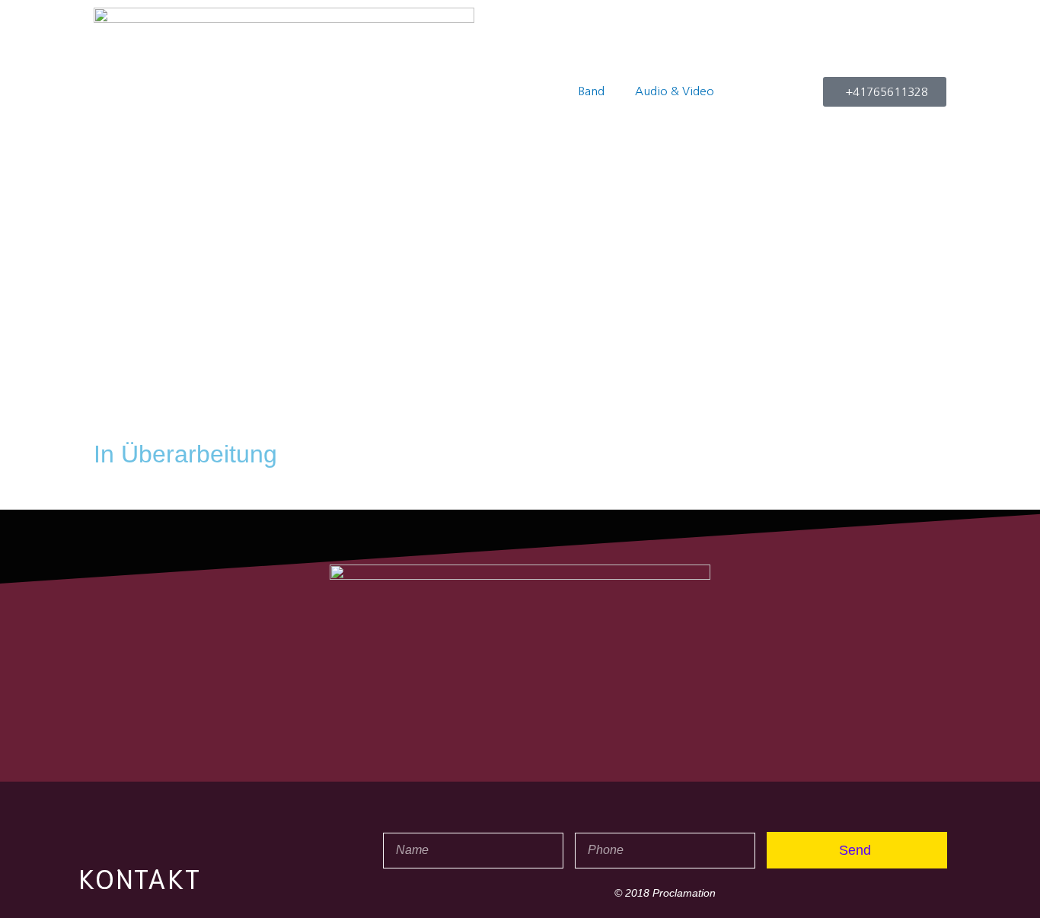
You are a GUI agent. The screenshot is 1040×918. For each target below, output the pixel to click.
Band (591, 91)
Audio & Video (674, 91)
